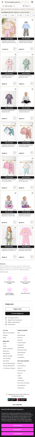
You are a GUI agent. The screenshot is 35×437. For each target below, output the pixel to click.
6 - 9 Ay (27, 15)
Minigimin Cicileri (4, 269)
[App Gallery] (22, 399)
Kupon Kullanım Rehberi (9, 363)
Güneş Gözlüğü (21, 370)
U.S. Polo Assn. (12, 266)
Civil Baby (6, 266)
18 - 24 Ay (19, 15)
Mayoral (7, 268)
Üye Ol (4, 343)
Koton (20, 266)
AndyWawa (16, 268)
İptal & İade (6, 351)
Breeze (28, 266)
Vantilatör (20, 378)
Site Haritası (6, 361)
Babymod (2, 268)
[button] (7, 36)
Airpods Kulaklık (22, 342)
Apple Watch (21, 347)
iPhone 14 (20, 337)
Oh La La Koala (12, 269)
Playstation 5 (21, 345)
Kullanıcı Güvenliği (7, 356)
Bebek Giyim (16, 9)
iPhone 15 (20, 363)
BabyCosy (21, 268)
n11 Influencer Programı (9, 368)
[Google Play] (12, 399)
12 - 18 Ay (4, 15)
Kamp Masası (21, 388)
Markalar (5, 335)
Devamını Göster (4, 272)
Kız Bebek (22, 9)
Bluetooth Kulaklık (22, 350)
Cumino (11, 268)
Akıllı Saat (20, 340)
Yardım (4, 346)
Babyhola (26, 269)
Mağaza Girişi (17, 309)
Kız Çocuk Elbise (22, 365)
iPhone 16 (20, 373)
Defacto (2, 266)
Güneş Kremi (21, 380)
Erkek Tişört (20, 355)
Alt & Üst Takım (30, 9)
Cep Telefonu (21, 357)
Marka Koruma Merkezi (9, 333)
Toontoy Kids (28, 268)
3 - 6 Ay (12, 15)
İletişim (4, 337)
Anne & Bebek (7, 9)
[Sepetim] (32, 2)
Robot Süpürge (21, 335)
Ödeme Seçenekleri (8, 348)
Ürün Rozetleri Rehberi (9, 365)
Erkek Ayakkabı (21, 352)
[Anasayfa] (2, 9)
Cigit (18, 266)
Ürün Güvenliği (7, 358)
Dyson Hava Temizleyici (23, 383)
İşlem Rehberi (6, 353)
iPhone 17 (20, 368)
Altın (19, 333)
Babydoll (22, 269)
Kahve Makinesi (22, 385)
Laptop (19, 375)
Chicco (17, 269)
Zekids (24, 266)
